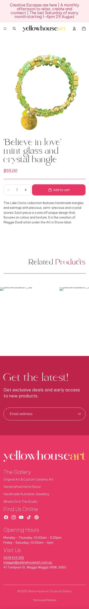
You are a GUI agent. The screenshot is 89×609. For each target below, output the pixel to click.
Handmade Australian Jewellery (26, 494)
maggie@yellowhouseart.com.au (27, 562)
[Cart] (84, 28)
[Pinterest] (36, 517)
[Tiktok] (29, 517)
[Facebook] (6, 517)
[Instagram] (13, 517)
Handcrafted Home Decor (22, 487)
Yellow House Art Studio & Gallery (50, 591)
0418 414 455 (13, 558)
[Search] (14, 28)
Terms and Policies (44, 600)
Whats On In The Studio (20, 502)
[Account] (74, 28)
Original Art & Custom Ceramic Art (28, 479)
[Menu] (5, 29)
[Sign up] (79, 413)
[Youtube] (21, 517)
